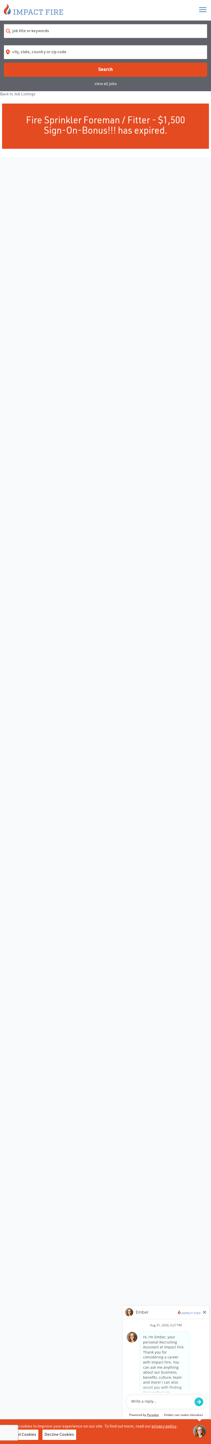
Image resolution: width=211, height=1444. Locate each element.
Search (105, 69)
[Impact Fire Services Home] (33, 10)
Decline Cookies (59, 1435)
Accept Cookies (22, 1435)
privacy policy (164, 1426)
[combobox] (105, 31)
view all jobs (105, 84)
